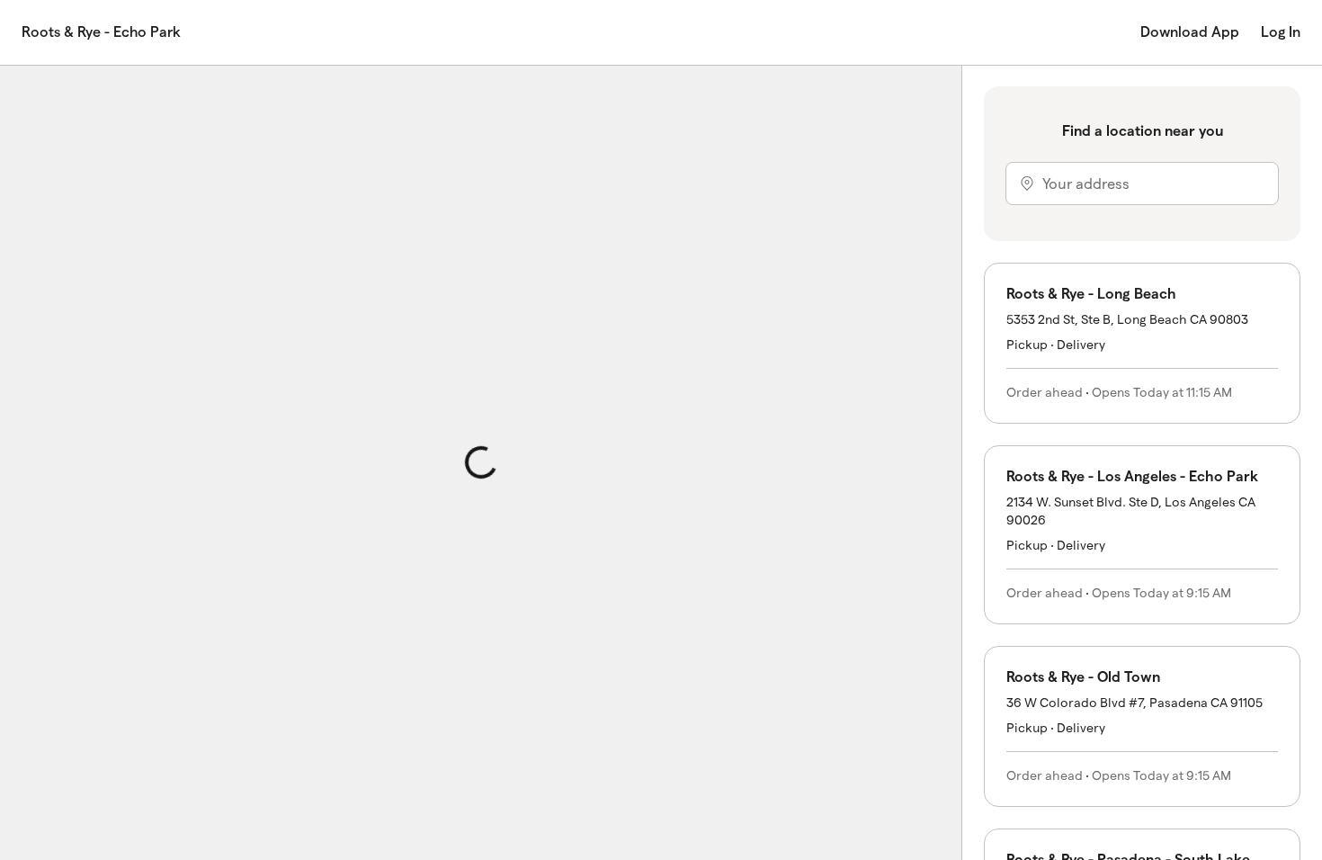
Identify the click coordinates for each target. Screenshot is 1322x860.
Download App (1189, 32)
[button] (1142, 343)
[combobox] (1142, 183)
